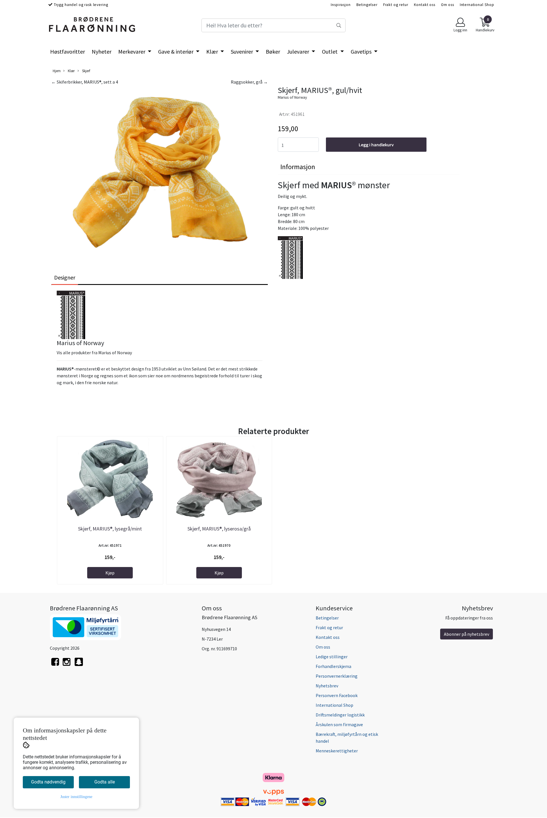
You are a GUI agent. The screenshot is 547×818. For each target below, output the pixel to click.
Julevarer (298, 51)
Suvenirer (242, 51)
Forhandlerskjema (333, 666)
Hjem (57, 70)
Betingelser (366, 4)
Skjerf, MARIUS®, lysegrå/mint (110, 528)
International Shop (477, 4)
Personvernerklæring (337, 676)
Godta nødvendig (48, 782)
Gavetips (362, 51)
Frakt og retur (395, 4)
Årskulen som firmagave (339, 724)
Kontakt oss (424, 4)
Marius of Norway (292, 97)
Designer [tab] (64, 277)
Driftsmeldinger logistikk (340, 715)
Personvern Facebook (337, 695)
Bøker (273, 51)
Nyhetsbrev (327, 686)
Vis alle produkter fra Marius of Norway (94, 352)
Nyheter (101, 51)
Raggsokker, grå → (249, 82)
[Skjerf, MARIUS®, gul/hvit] (159, 172)
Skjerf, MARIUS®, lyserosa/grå (219, 528)
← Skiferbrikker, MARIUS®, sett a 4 (84, 82)
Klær (212, 51)
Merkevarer (132, 51)
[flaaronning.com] (79, 665)
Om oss (447, 4)
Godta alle (104, 782)
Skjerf (85, 70)
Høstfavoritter (67, 51)
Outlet (330, 51)
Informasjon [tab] (297, 166)
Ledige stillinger (332, 656)
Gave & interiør (176, 51)
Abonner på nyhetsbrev (466, 634)
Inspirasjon (340, 4)
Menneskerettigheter (337, 751)
